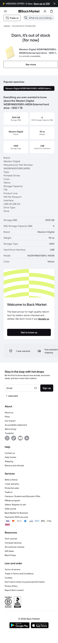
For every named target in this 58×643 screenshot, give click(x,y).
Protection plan (12, 488)
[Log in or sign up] (45, 11)
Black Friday (10, 555)
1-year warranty (12, 484)
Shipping (9, 461)
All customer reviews (14, 547)
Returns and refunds (14, 465)
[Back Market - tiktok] (13, 438)
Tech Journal (11, 538)
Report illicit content (14, 590)
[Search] (25, 17)
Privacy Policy (11, 586)
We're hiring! (10, 429)
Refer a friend (11, 479)
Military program (12, 500)
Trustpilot (9, 433)
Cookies (8, 577)
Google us (43, 318)
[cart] (51, 11)
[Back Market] (29, 11)
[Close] (54, 3)
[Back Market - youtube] (20, 438)
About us (9, 412)
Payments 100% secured (16, 517)
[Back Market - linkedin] (26, 438)
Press (7, 416)
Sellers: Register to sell (15, 504)
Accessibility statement (16, 425)
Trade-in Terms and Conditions (19, 573)
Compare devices (13, 542)
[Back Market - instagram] (7, 438)
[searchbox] (41, 18)
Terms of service (12, 569)
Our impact (10, 420)
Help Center (10, 457)
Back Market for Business (16, 513)
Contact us (10, 453)
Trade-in (8, 492)
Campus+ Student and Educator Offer (22, 496)
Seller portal (10, 508)
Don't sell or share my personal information (25, 582)
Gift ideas (9, 551)
